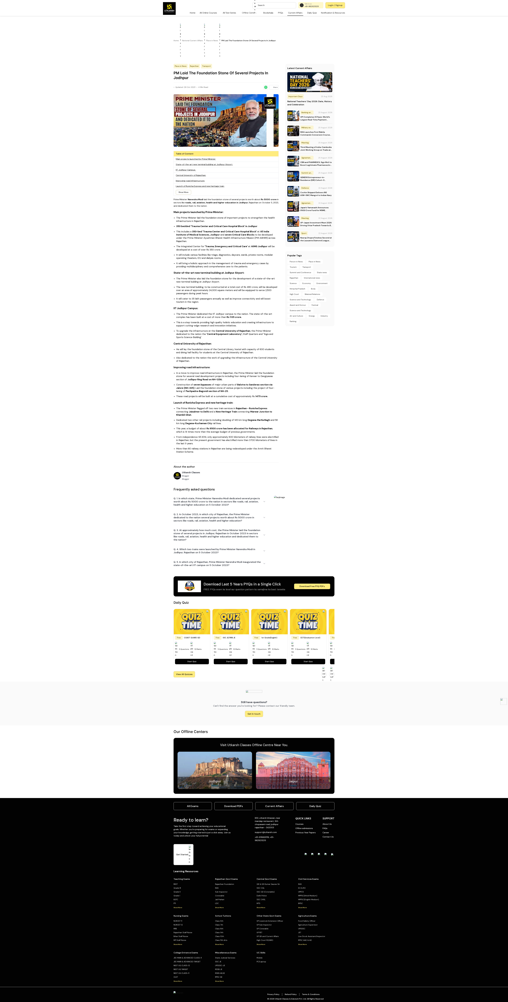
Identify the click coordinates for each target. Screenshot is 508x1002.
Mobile (259, 958)
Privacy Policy (273, 994)
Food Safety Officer (306, 921)
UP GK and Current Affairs (268, 936)
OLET (176, 977)
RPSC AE (218, 977)
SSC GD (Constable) (266, 892)
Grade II (177, 892)
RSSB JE (218, 969)
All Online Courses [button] (208, 12)
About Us (327, 824)
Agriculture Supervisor (308, 925)
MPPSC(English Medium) (308, 899)
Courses (299, 824)
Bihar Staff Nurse (181, 936)
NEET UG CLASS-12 (182, 965)
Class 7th (219, 925)
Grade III (177, 888)
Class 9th (219, 932)
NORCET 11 (178, 921)
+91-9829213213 (312, 6)
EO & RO (302, 888)
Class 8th (219, 928)
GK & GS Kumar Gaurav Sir (268, 884)
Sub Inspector (221, 892)
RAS (217, 888)
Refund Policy (291, 994)
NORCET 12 (178, 925)
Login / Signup (335, 5)
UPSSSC (301, 928)
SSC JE (218, 961)
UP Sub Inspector (264, 925)
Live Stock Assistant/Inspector (311, 936)
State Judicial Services (225, 958)
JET (299, 932)
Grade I (177, 895)
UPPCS (301, 892)
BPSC (300, 903)
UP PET (259, 932)
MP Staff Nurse (180, 940)
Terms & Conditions (311, 994)
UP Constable (262, 928)
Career (326, 832)
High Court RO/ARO (265, 940)
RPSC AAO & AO (305, 940)
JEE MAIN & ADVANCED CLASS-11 (188, 958)
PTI (175, 903)
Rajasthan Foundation (224, 884)
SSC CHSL (261, 899)
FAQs (325, 828)
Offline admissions (304, 828)
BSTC (176, 899)
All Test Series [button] (229, 12)
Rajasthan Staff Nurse (183, 932)
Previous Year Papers (305, 832)
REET (176, 884)
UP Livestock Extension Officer (270, 921)
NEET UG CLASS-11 (181, 973)
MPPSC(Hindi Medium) (307, 895)
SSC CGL (261, 888)
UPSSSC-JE (220, 965)
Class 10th (219, 936)
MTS (258, 903)
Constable (219, 895)
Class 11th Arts (221, 940)
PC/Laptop (261, 961)
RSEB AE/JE (220, 973)
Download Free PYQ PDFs (312, 586)
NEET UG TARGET (181, 969)
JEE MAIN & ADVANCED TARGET (187, 961)
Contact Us (328, 836)
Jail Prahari (219, 899)
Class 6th (219, 921)
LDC (217, 903)
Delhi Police (262, 895)
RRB (175, 928)
